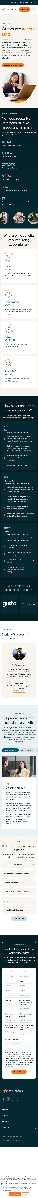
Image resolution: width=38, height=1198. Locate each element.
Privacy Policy (9, 1066)
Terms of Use (16, 1140)
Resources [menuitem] (5, 1121)
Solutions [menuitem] (5, 1109)
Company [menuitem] (5, 1115)
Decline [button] (25, 1194)
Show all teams (18, 918)
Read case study (19, 691)
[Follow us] (3, 1099)
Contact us (25, 9)
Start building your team (13, 65)
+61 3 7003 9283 (27, 2)
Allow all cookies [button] (15, 1194)
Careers (13, 2)
